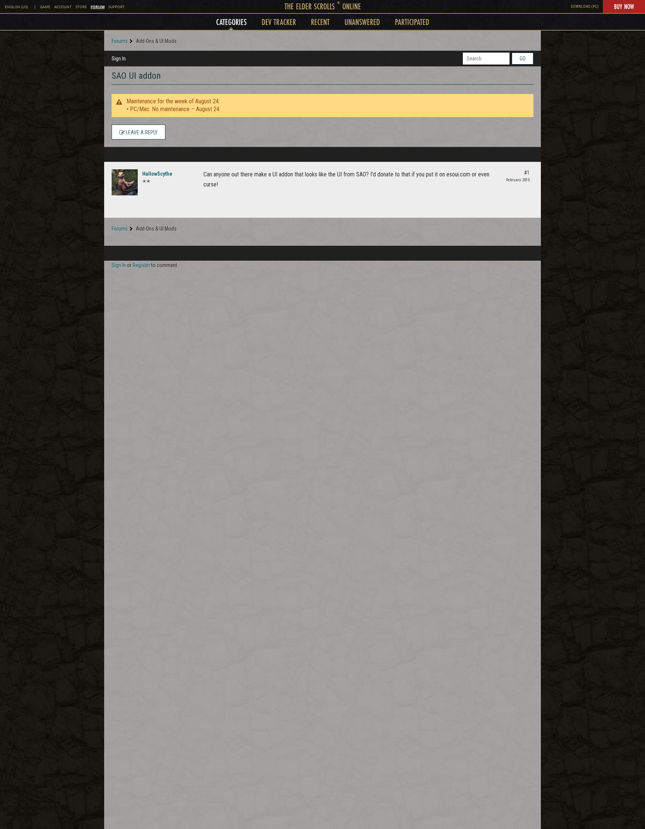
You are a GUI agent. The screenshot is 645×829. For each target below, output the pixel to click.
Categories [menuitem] (231, 22)
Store (81, 6)
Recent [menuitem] (320, 22)
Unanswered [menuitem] (362, 22)
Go (523, 59)
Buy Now (624, 6)
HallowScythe (157, 174)
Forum (98, 6)
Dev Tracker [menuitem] (279, 22)
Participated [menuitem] (412, 22)
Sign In (119, 59)
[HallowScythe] (125, 182)
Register (141, 265)
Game (45, 6)
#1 (527, 173)
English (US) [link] (16, 6)
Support (116, 6)
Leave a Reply (141, 132)
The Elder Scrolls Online (322, 6)
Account (63, 6)
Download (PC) (585, 6)
